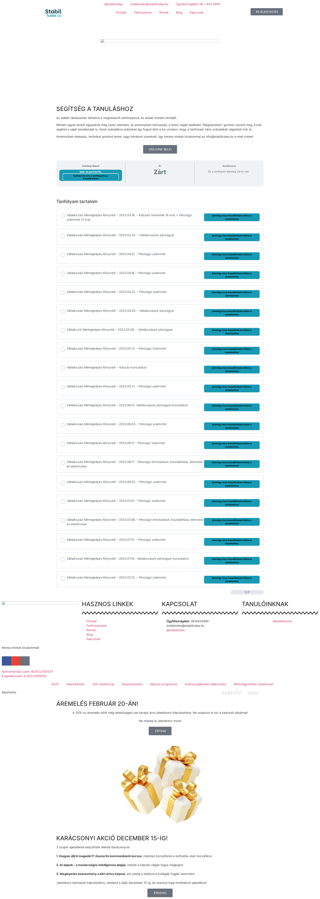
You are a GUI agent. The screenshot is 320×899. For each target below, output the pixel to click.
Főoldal (121, 12)
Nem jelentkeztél (91, 172)
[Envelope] (15, 661)
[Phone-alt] (25, 661)
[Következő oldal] (262, 592)
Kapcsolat (197, 12)
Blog (179, 12)
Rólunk (164, 12)
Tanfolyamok (143, 12)
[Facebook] (6, 661)
